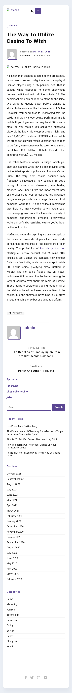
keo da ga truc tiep (52, 248)
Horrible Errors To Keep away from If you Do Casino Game (33, 454)
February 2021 (14, 516)
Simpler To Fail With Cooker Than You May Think (32, 439)
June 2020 (12, 558)
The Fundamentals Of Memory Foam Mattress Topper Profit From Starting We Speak (35, 432)
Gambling (12, 620)
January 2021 (14, 521)
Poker (10, 636)
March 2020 (13, 574)
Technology (13, 614)
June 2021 (12, 494)
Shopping (12, 641)
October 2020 (14, 537)
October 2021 (14, 473)
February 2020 (14, 579)
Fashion (11, 609)
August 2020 (13, 547)
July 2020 (12, 553)
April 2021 (12, 505)
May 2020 (12, 563)
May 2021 (12, 500)
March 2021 (13, 510)
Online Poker (15, 313)
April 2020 (12, 568)
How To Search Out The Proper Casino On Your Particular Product (31, 446)
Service (11, 630)
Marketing (12, 604)
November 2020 (15, 531)
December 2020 (15, 526)
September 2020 (16, 542)
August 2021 (13, 484)
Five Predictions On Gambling (22, 426)
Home (10, 599)
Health (10, 646)
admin (27, 55)
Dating (10, 625)
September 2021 (16, 479)
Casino (13, 25)
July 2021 (12, 489)
